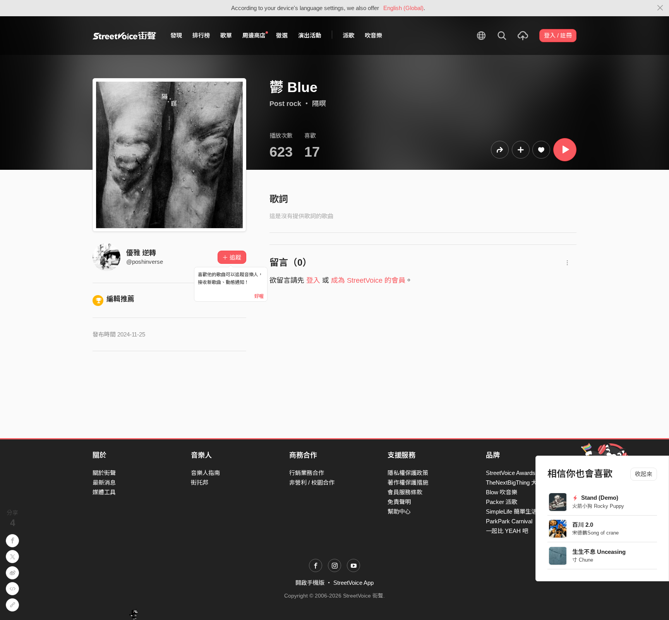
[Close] (660, 8)
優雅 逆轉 (141, 253)
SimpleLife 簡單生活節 (514, 511)
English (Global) (403, 8)
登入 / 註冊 (558, 35)
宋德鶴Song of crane (596, 533)
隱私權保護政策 (408, 473)
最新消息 (104, 482)
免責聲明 (399, 502)
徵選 (282, 35)
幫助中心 (399, 511)
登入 (313, 280)
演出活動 (309, 35)
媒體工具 (104, 492)
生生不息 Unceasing (599, 551)
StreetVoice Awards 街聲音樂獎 (526, 473)
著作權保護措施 (408, 482)
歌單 (226, 35)
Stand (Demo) (599, 497)
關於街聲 (104, 473)
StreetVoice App (353, 582)
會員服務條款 (405, 492)
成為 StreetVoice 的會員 (368, 280)
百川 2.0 (583, 524)
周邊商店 (254, 35)
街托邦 (199, 482)
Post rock (285, 104)
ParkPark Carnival (509, 521)
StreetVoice (124, 35)
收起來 (643, 474)
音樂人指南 (205, 473)
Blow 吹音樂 (501, 492)
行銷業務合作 (306, 473)
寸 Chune (583, 560)
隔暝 (319, 104)
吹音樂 (373, 35)
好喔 (259, 296)
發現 (176, 35)
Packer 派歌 (501, 502)
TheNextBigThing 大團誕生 (520, 482)
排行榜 (201, 35)
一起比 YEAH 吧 (507, 531)
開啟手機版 (309, 582)
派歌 (348, 35)
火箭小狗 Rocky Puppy (598, 506)
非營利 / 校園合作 (311, 482)
